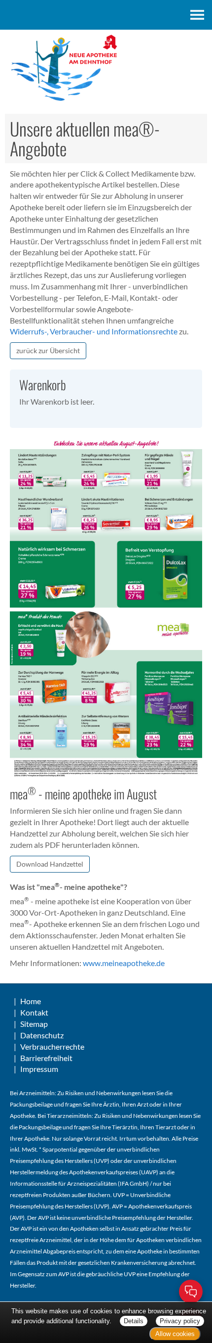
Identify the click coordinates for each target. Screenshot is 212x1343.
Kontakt (34, 1012)
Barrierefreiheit (46, 1058)
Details (133, 1321)
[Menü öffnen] (197, 15)
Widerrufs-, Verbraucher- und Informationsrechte (93, 331)
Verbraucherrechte (52, 1046)
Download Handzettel (49, 864)
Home (30, 1001)
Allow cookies (175, 1334)
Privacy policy (180, 1321)
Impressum (39, 1068)
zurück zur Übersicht (48, 350)
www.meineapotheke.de (124, 963)
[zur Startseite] (106, 68)
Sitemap (34, 1023)
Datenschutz (42, 1035)
